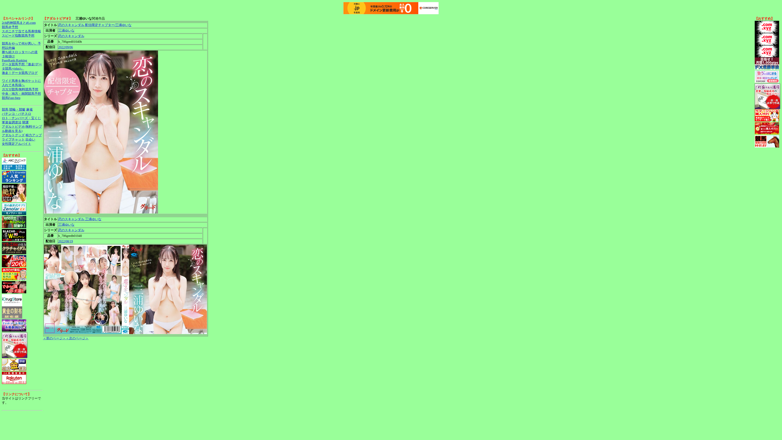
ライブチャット (13, 139)
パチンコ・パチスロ (16, 114)
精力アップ (33, 135)
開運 (25, 122)
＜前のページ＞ (54, 338)
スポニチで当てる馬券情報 (21, 31)
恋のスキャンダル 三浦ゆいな (79, 219)
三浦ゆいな (66, 30)
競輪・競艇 (17, 109)
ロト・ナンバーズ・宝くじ (21, 118)
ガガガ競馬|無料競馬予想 (20, 89)
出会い (30, 139)
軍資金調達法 (11, 122)
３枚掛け (8, 56)
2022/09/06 (65, 47)
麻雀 (29, 109)
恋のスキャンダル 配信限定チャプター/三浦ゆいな (95, 25)
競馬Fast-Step (11, 98)
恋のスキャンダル (71, 36)
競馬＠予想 (10, 27)
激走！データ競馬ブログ (20, 73)
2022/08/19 (65, 241)
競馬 (5, 109)
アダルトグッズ (13, 135)
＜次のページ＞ (77, 338)
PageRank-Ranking (14, 60)
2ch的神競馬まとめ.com (19, 22)
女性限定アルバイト (16, 143)
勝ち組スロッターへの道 (20, 52)
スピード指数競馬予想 (18, 35)
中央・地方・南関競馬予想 (21, 93)
